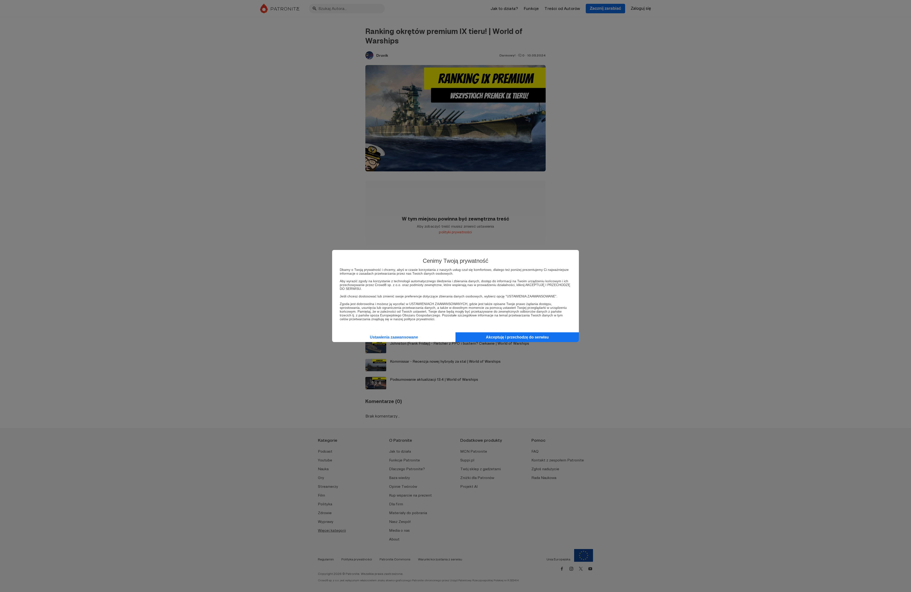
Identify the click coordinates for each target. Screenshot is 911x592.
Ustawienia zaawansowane (394, 337)
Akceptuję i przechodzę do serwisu (517, 337)
